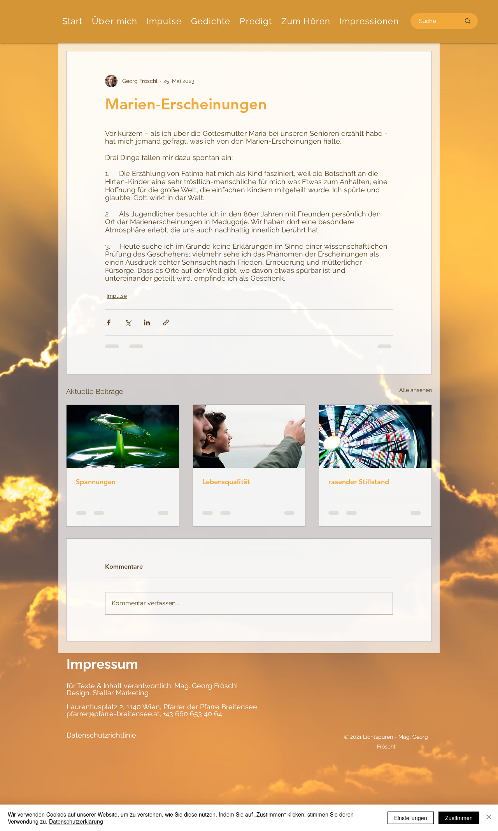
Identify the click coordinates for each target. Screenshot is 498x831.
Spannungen (96, 481)
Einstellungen (410, 818)
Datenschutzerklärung (76, 821)
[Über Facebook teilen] (108, 322)
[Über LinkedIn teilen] (147, 322)
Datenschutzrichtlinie (101, 735)
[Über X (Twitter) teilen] (128, 322)
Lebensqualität (226, 481)
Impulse (117, 296)
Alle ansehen (415, 390)
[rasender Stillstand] (375, 436)
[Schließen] (488, 818)
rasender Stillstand (358, 481)
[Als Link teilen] (166, 322)
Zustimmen (459, 818)
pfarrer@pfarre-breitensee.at (113, 714)
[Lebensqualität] (249, 436)
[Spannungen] (123, 436)
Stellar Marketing (120, 693)
